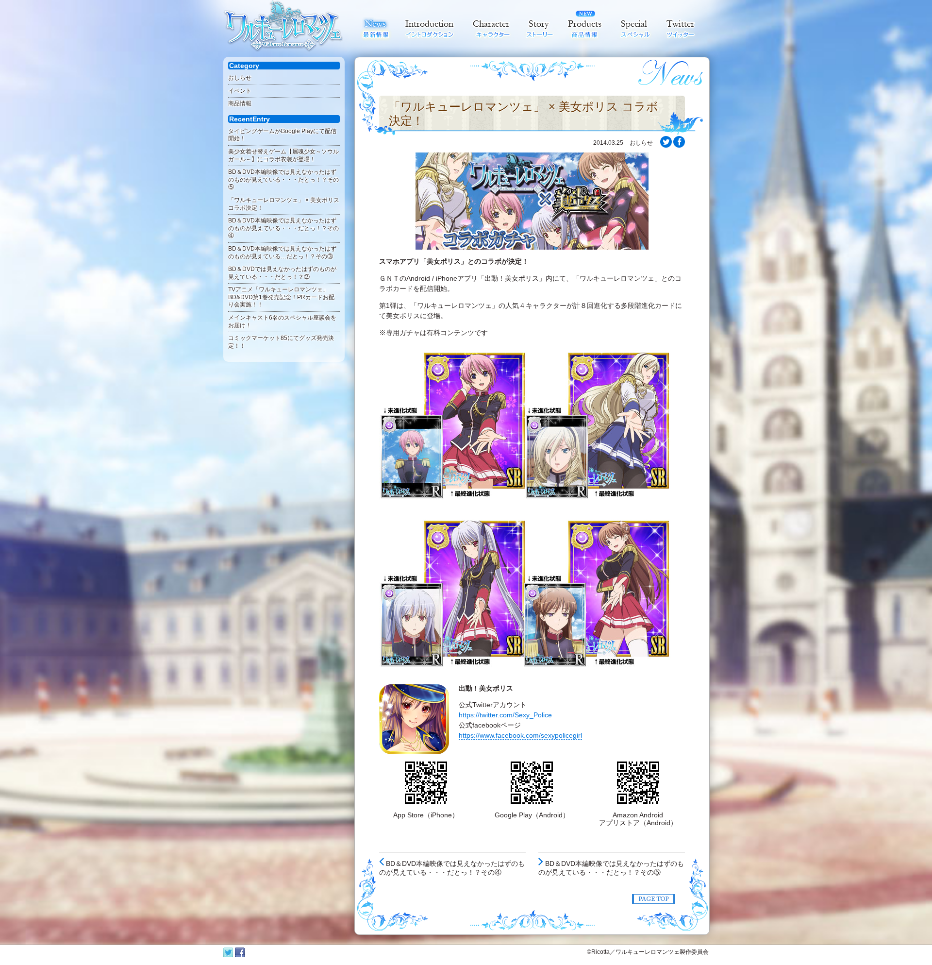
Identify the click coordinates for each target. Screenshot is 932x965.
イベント (239, 90)
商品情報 (239, 103)
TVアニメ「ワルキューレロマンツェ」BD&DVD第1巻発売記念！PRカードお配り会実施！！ (281, 297)
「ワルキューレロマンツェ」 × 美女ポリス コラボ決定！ (523, 113)
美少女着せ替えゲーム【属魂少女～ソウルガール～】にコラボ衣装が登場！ (283, 155)
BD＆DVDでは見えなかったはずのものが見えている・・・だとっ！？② (282, 273)
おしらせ (239, 77)
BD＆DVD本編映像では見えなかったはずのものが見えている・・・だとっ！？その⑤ (283, 179)
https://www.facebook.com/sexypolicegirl (520, 735)
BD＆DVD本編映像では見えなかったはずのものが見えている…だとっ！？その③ (282, 252)
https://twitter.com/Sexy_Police (505, 715)
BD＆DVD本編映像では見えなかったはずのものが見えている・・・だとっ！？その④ (283, 228)
